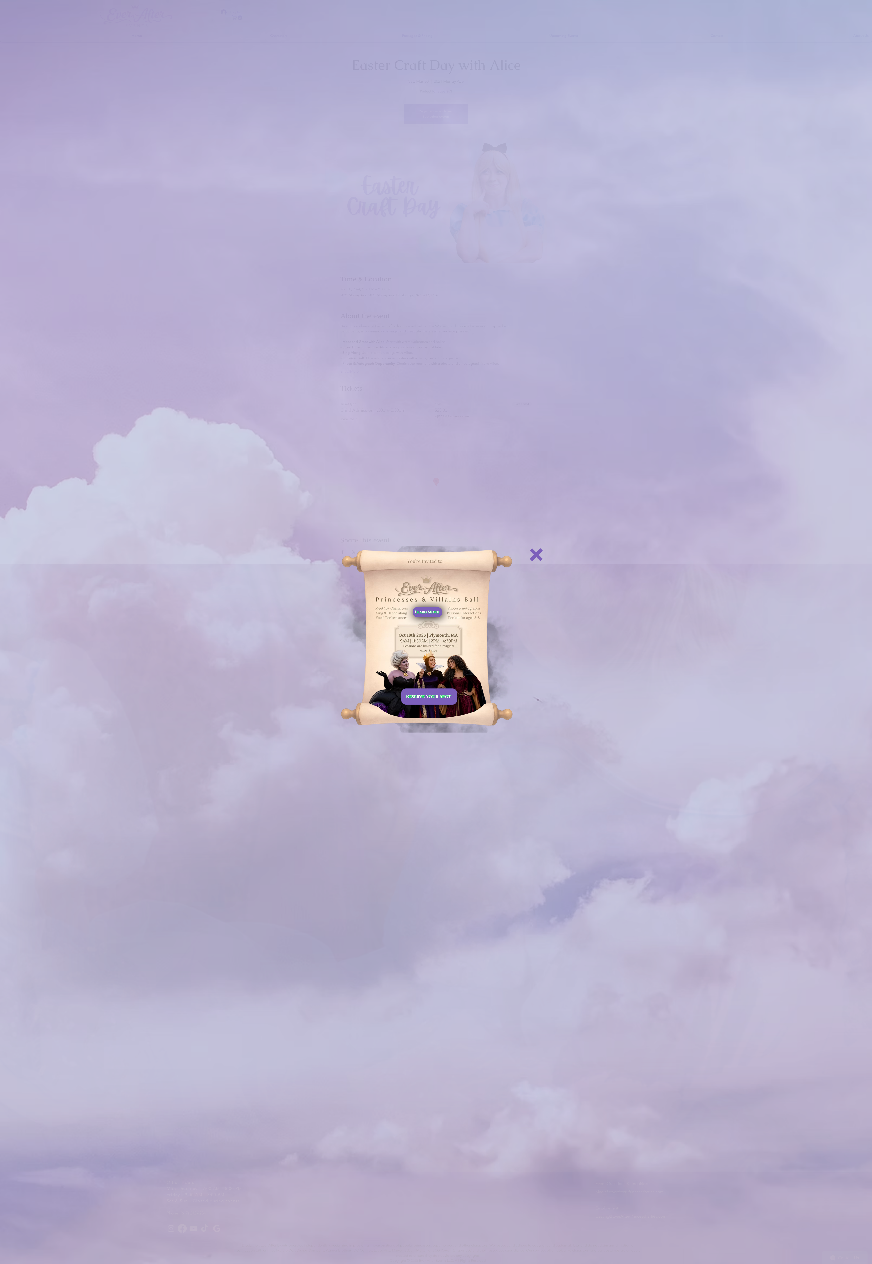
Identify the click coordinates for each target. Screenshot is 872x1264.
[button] (536, 554)
